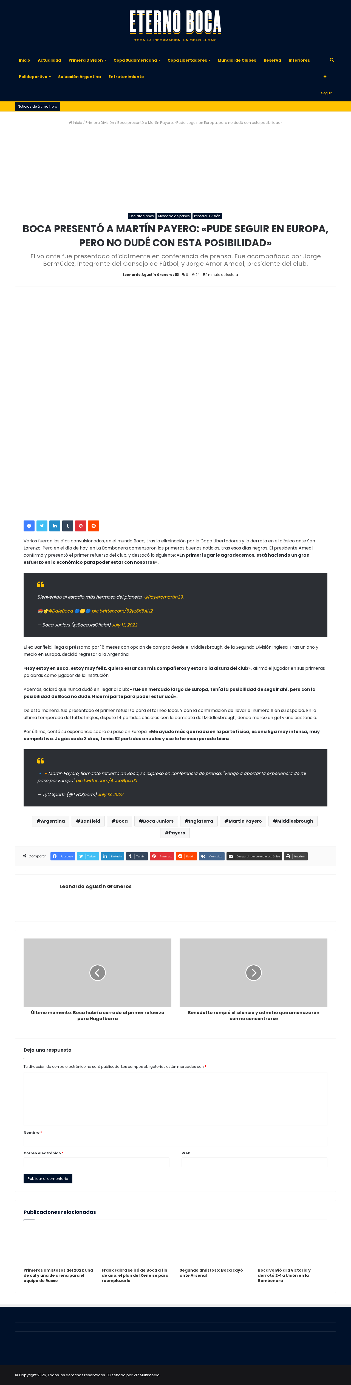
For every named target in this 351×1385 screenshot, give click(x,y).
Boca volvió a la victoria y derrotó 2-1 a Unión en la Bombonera (284, 1275)
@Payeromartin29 (163, 597)
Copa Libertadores (187, 60)
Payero (177, 833)
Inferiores (299, 60)
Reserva (272, 60)
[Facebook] (29, 525)
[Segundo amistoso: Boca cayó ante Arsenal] (215, 1245)
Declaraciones (141, 216)
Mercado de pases (174, 216)
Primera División (86, 60)
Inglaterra (201, 821)
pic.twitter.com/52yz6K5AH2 (122, 611)
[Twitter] (41, 525)
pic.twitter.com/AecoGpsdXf (106, 780)
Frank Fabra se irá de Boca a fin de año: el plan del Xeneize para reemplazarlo (135, 1275)
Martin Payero (245, 821)
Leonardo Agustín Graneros (148, 274)
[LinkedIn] (54, 525)
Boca (122, 821)
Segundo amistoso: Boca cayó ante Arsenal (211, 1272)
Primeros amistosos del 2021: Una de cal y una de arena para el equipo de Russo (58, 1275)
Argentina (53, 821)
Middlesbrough (295, 821)
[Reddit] (93, 525)
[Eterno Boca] (175, 26)
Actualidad (49, 60)
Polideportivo (33, 76)
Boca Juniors (158, 821)
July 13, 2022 (124, 625)
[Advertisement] (175, 169)
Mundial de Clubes (237, 60)
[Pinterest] (80, 525)
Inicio (24, 60)
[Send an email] (177, 274)
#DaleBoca (60, 611)
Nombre (33, 1132)
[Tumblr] (67, 525)
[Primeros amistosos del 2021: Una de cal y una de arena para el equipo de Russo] (59, 1245)
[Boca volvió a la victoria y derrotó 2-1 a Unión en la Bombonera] (293, 1245)
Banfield (90, 821)
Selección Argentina (79, 76)
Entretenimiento (126, 76)
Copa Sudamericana (135, 60)
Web (186, 1153)
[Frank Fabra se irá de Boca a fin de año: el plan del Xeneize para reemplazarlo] (137, 1245)
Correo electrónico (44, 1153)
